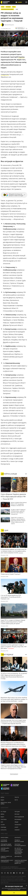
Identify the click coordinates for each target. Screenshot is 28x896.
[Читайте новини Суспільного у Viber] (17, 873)
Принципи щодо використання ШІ (6, 844)
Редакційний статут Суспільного (7, 861)
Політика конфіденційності (20, 844)
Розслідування (19, 817)
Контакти (18, 837)
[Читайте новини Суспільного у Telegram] (20, 873)
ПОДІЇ (17, 9)
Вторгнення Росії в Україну (7, 9)
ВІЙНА (14, 6)
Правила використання (19, 840)
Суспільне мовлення (4, 840)
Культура (3, 830)
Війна (2, 797)
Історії (3, 824)
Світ (2, 822)
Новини (17, 830)
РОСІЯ (3, 6)
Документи (18, 856)
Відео (2, 800)
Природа (3, 827)
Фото (16, 800)
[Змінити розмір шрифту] (26, 28)
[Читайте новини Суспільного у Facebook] (5, 873)
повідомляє (5, 74)
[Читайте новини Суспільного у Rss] (2, 873)
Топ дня (17, 811)
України (21, 57)
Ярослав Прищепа (9, 24)
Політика (4, 819)
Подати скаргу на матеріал (6, 857)
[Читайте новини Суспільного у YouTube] (14, 873)
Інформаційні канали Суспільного (5, 849)
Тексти (17, 797)
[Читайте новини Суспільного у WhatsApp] (23, 873)
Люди (16, 822)
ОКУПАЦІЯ (8, 6)
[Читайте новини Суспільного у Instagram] (11, 873)
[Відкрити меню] (26, 2)
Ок (14, 892)
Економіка (18, 819)
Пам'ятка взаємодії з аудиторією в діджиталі (21, 862)
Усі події (3, 811)
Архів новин (4, 837)
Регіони (17, 814)
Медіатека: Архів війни (6, 803)
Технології (18, 824)
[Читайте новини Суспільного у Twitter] (8, 873)
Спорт (16, 827)
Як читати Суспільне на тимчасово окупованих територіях (19, 850)
